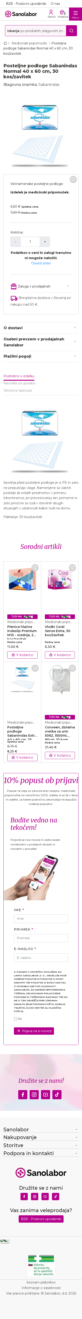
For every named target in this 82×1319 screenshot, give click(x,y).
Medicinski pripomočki (30, 43)
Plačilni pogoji (17, 356)
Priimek (22, 929)
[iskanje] (71, 30)
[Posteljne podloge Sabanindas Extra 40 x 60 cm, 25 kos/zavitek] (22, 689)
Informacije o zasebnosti (41, 1288)
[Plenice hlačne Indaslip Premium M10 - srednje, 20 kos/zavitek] (22, 588)
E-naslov (23, 949)
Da (20, 1018)
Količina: (16, 232)
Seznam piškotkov (41, 1282)
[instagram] (34, 1093)
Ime (17, 910)
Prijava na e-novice (37, 1031)
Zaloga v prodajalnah (34, 286)
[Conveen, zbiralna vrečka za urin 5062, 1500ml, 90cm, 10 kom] (60, 689)
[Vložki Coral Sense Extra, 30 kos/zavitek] (60, 588)
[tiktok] (57, 1093)
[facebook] (23, 1093)
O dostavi (13, 328)
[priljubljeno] (73, 179)
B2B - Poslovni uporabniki (26, 4)
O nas (55, 4)
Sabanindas (48, 84)
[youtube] (45, 1093)
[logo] (21, 14)
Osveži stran (41, 263)
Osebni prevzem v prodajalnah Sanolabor (34, 342)
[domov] (6, 43)
